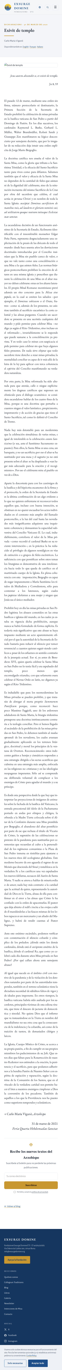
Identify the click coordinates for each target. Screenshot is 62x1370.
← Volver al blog (12, 1206)
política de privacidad (40, 1192)
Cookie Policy (31, 1356)
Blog (6, 1288)
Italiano (40, 47)
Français (33, 47)
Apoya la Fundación (17, 1260)
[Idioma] (40, 7)
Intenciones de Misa (13, 1309)
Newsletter (9, 1303)
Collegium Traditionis (13, 1282)
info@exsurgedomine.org (14, 1252)
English (26, 47)
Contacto (8, 1314)
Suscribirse (31, 1185)
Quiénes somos (11, 1277)
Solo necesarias (15, 1363)
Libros (7, 1293)
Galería (7, 1298)
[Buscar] (48, 7)
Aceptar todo (38, 1363)
